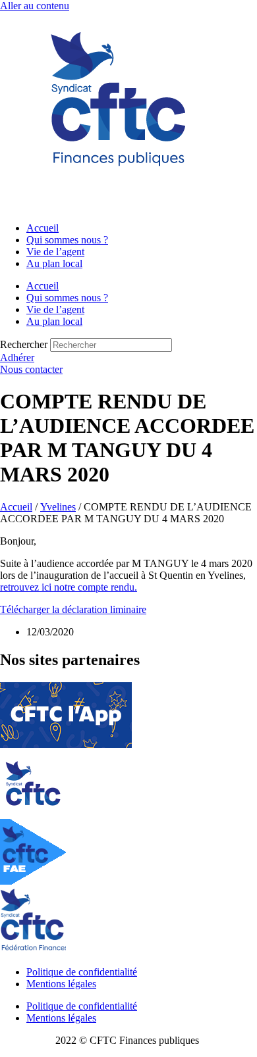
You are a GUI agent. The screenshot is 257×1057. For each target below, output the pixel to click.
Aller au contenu (34, 5)
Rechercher (25, 344)
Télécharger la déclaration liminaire (73, 609)
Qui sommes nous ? (67, 239)
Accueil (42, 228)
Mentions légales (61, 983)
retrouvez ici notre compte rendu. (68, 587)
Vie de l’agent (55, 251)
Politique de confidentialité (81, 971)
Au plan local (54, 263)
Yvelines (58, 506)
